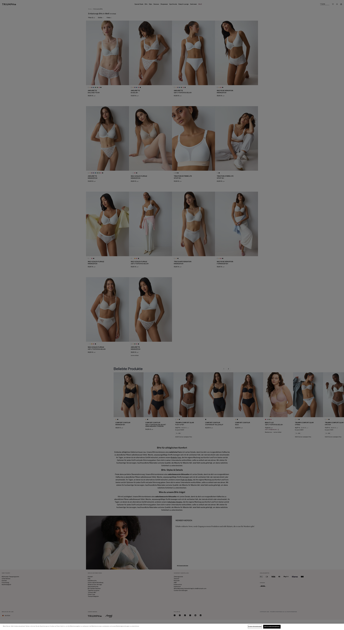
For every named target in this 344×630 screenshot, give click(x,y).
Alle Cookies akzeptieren (272, 626)
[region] (172, 627)
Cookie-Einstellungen (255, 626)
